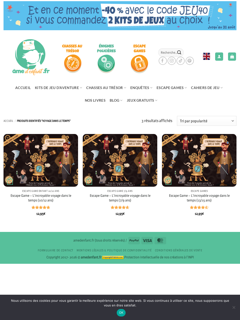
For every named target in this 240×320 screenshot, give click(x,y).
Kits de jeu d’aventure (57, 88)
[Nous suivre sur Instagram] (172, 61)
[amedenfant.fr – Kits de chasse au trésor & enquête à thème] (77, 56)
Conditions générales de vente (178, 250)
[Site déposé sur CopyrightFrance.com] (113, 257)
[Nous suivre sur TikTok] (180, 61)
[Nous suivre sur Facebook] (163, 61)
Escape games (170, 88)
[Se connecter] (219, 56)
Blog (114, 100)
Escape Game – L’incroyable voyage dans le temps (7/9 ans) (120, 197)
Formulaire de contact (55, 250)
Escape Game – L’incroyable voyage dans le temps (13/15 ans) (199, 197)
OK (121, 312)
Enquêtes (139, 88)
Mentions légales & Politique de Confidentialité (114, 250)
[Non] (233, 309)
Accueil (23, 88)
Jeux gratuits (140, 100)
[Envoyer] (179, 52)
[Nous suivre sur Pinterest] (190, 61)
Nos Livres (95, 100)
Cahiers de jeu (205, 88)
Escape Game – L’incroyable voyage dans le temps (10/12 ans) (41, 197)
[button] (232, 56)
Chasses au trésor (104, 88)
